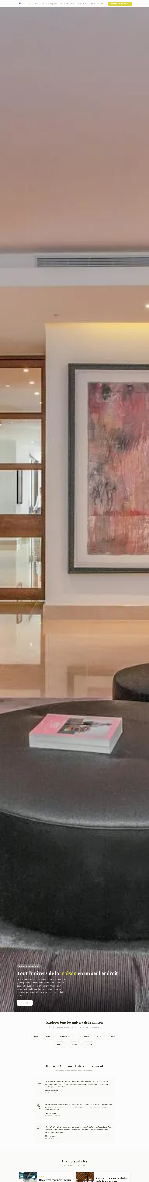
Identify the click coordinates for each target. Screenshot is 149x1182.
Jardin (79, 3)
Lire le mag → (25, 1003)
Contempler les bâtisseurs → (120, 3)
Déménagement (51, 3)
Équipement (64, 3)
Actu (36, 3)
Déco (42, 3)
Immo (72, 3)
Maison (85, 3)
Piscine (93, 3)
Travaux (100, 3)
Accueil (29, 3)
